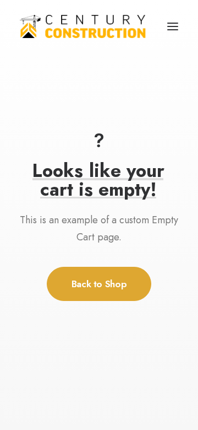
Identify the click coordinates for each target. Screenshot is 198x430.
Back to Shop (99, 284)
